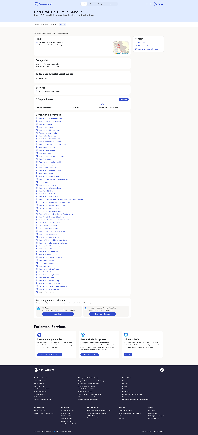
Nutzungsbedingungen (156, 416)
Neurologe (125, 383)
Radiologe (125, 381)
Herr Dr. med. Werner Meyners (50, 119)
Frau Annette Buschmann (48, 228)
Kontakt (121, 418)
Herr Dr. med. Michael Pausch (50, 130)
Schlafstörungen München (87, 386)
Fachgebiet (44, 24)
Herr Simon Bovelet (46, 173)
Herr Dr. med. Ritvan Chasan (49, 139)
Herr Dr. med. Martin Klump (49, 281)
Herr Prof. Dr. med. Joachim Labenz (52, 231)
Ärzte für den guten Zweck (70, 424)
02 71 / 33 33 (142, 43)
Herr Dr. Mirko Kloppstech (48, 252)
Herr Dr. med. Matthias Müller (50, 237)
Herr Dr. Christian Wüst (47, 150)
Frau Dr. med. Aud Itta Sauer (49, 223)
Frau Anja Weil (44, 182)
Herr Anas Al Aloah (46, 249)
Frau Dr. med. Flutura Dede (49, 208)
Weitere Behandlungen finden (88, 399)
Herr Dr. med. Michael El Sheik (50, 171)
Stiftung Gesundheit (125, 410)
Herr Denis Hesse (45, 124)
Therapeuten (101, 4)
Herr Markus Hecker (46, 278)
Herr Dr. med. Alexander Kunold (50, 188)
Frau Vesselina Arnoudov (48, 226)
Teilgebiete (53, 24)
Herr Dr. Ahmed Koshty (47, 185)
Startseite (37, 33)
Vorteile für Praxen (67, 410)
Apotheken (112, 4)
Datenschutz (152, 413)
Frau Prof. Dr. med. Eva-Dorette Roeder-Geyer (56, 214)
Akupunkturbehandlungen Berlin (89, 383)
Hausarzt (125, 389)
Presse (121, 416)
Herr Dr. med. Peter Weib (48, 194)
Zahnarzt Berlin (39, 383)
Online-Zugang (66, 418)
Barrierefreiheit (153, 418)
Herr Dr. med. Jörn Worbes (49, 269)
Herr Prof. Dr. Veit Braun (48, 234)
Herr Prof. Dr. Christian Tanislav (50, 246)
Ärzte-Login (58, 314)
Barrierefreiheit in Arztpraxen (44, 413)
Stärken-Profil (66, 421)
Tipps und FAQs (39, 410)
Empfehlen (123, 99)
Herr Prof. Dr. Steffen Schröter (50, 121)
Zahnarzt (125, 386)
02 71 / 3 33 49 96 (145, 46)
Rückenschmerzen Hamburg (88, 397)
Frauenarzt (126, 391)
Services (62, 24)
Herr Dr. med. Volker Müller (49, 197)
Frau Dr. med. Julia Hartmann (50, 211)
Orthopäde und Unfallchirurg (132, 394)
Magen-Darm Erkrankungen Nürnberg (91, 381)
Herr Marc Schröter (46, 272)
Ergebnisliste (46, 33)
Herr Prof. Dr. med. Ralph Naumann (52, 156)
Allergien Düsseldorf (85, 391)
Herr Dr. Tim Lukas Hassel (48, 136)
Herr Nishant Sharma (46, 260)
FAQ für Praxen (66, 413)
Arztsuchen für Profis (94, 418)
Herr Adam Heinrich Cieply (49, 168)
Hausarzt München (40, 381)
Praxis (37, 24)
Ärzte (84, 4)
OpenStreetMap (125, 53)
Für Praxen (159, 4)
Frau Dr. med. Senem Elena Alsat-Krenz (53, 286)
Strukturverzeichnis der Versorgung (99, 410)
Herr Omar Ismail (45, 153)
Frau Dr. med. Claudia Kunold (50, 162)
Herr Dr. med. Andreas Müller (50, 176)
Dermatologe (126, 397)
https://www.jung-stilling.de (148, 49)
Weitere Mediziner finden (42, 399)
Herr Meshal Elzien (46, 191)
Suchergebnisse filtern (90, 355)
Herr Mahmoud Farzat (47, 147)
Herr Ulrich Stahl (45, 159)
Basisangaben (66, 416)
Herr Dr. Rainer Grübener (48, 254)
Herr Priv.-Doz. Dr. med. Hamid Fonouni (53, 243)
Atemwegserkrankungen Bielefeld (89, 394)
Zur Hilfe (128, 355)
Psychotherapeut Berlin (42, 389)
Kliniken (92, 4)
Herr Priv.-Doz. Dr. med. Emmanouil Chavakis (56, 220)
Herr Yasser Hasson (46, 127)
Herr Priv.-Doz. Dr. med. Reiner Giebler (53, 179)
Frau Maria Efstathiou (46, 263)
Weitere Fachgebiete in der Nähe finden (135, 399)
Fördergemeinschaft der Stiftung (130, 413)
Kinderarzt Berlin (39, 386)
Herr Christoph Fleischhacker (50, 142)
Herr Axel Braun (45, 266)
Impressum (152, 410)
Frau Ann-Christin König (48, 133)
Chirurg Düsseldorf (40, 394)
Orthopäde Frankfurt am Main (44, 397)
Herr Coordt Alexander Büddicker (51, 217)
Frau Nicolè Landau (46, 165)
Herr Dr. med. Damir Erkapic (49, 289)
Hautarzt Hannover (40, 391)
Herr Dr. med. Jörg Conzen (49, 275)
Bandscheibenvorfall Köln (86, 389)
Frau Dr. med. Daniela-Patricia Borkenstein (55, 202)
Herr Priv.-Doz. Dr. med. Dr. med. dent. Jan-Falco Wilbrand (61, 200)
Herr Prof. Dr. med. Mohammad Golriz (53, 240)
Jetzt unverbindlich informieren (49, 355)
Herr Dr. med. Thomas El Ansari (50, 257)
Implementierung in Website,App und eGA (97, 414)
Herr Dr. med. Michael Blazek (49, 283)
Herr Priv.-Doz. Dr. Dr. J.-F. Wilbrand (52, 145)
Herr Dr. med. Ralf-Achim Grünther (52, 205)
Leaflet (118, 53)
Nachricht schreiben (102, 314)
